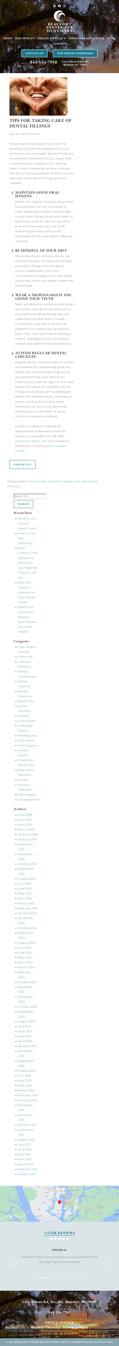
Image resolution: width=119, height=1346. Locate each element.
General (23, 716)
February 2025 (28, 908)
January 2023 (27, 1046)
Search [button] (23, 503)
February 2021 (28, 1169)
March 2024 (26, 967)
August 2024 (27, 942)
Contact (59, 43)
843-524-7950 (43, 62)
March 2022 (26, 1090)
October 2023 (27, 1006)
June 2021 (25, 1149)
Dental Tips (38, 481)
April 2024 (25, 962)
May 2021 (24, 1154)
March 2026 (26, 829)
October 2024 (27, 928)
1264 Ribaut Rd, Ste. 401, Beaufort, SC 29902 (59, 1301)
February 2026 (28, 834)
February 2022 (28, 1095)
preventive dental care (31, 441)
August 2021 (26, 1139)
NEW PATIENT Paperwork (75, 53)
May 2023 (24, 1036)
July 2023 (24, 1026)
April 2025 (25, 898)
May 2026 (24, 819)
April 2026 (25, 824)
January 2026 (27, 839)
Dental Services (50, 38)
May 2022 (24, 1080)
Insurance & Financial (87, 38)
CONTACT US (22, 464)
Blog (111, 38)
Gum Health (26, 720)
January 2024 (27, 982)
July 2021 (24, 1144)
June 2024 (25, 952)
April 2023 (25, 1041)
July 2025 (24, 883)
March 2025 (26, 903)
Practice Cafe (103, 1342)
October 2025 (27, 864)
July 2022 (24, 1075)
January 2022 (27, 1100)
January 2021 (27, 1174)
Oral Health (26, 740)
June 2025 (25, 888)
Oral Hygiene (27, 745)
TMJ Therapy (27, 794)
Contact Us (34, 53)
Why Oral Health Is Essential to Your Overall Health (26, 592)
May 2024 (25, 957)
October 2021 (27, 1124)
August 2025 (27, 878)
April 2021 (25, 1159)
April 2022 (25, 1085)
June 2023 (25, 1031)
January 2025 (27, 913)
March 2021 (26, 1164)
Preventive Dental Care (64, 481)
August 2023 (27, 1021)
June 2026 (25, 814)
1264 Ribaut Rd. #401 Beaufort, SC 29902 (75, 63)
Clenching (25, 656)
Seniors (23, 779)
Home (8, 38)
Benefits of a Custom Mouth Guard (27, 523)
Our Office (23, 38)
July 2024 (24, 947)
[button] (10, 1260)
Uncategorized (28, 799)
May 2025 (24, 893)
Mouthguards (27, 735)
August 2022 (27, 1070)
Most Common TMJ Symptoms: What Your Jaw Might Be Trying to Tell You (28, 563)
